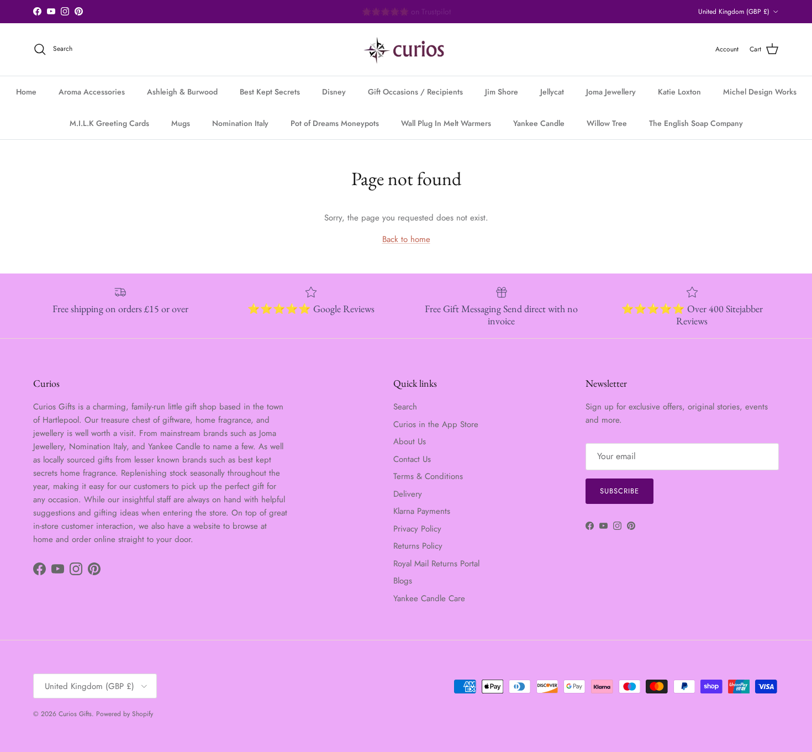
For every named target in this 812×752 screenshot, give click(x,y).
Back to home (406, 239)
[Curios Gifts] (406, 49)
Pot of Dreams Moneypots (335, 123)
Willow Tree (607, 123)
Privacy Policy (417, 529)
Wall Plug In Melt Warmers (446, 123)
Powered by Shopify (124, 714)
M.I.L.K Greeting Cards (109, 123)
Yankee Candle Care (429, 598)
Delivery (407, 494)
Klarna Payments (421, 511)
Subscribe (619, 491)
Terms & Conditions (428, 476)
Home (26, 91)
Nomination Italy (240, 123)
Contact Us (412, 459)
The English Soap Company (696, 123)
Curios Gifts (75, 714)
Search (405, 407)
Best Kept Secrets (270, 91)
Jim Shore (501, 91)
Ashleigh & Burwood (182, 91)
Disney (334, 91)
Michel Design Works (760, 91)
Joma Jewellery (611, 91)
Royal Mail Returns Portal (436, 564)
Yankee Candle (539, 123)
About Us (409, 441)
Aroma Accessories (92, 91)
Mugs (180, 123)
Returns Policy (417, 546)
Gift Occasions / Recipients (415, 91)
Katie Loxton (679, 91)
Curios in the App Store (435, 424)
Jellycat (552, 91)
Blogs (402, 581)
